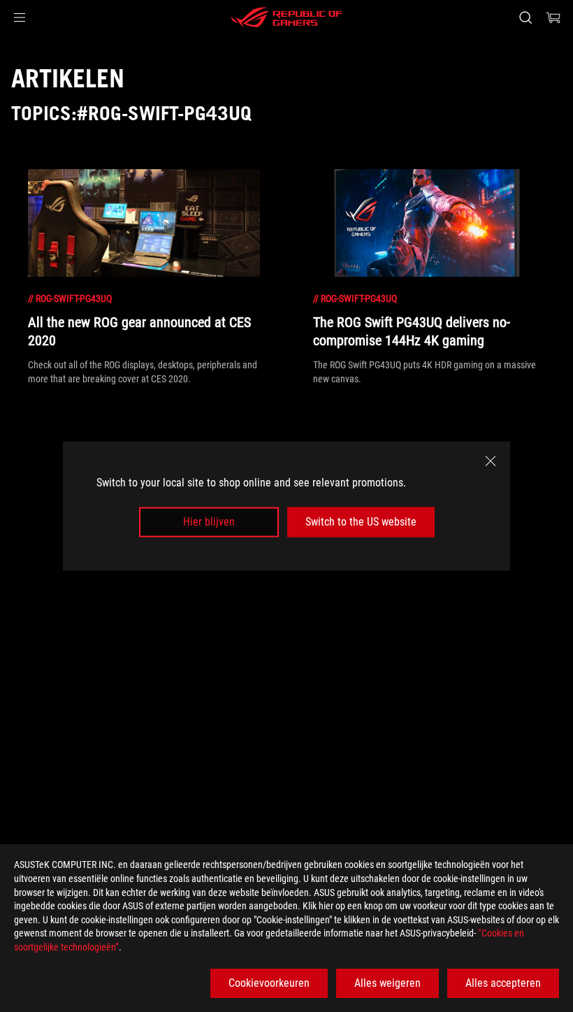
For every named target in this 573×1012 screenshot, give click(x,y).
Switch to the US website (360, 521)
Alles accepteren (503, 983)
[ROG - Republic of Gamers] (286, 17)
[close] (490, 461)
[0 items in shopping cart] (553, 17)
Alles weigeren (387, 983)
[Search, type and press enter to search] (525, 17)
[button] (19, 17)
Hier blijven (209, 521)
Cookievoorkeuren (269, 983)
